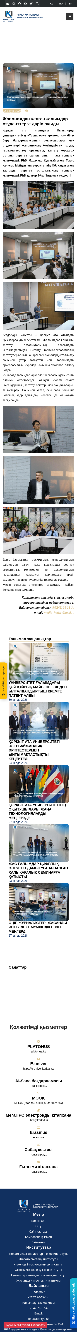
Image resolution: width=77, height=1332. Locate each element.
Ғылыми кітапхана (38, 1166)
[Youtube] (25, 3)
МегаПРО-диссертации (3, 678)
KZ (51, 3)
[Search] (37, 3)
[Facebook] (19, 3)
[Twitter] (31, 3)
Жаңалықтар (22, 974)
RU (61, 3)
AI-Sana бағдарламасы (38, 1081)
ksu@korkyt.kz (38, 1319)
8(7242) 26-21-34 (63, 607)
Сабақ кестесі (38, 1149)
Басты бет (38, 1221)
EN (70, 3)
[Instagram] (13, 3)
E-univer (38, 1063)
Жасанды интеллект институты (38, 1280)
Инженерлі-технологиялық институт (38, 1264)
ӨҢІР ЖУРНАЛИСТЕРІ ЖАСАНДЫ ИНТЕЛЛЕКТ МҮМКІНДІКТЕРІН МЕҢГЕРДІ (38, 927)
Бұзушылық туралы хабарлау (25, 1324)
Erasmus (38, 1132)
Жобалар (18, 990)
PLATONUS (38, 1046)
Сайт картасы (38, 1231)
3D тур (38, 1226)
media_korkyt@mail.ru (59, 612)
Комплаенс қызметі (38, 1237)
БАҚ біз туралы (23, 984)
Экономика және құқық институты (38, 1270)
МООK (38, 1098)
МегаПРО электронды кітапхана (38, 1115)
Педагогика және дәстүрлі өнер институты (38, 1253)
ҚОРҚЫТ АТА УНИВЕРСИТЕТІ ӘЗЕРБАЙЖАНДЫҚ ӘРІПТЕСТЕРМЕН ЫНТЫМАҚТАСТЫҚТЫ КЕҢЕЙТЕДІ (34, 750)
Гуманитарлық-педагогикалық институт (38, 1275)
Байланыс (39, 1242)
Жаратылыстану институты (38, 1259)
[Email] (8, 3)
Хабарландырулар (25, 979)
